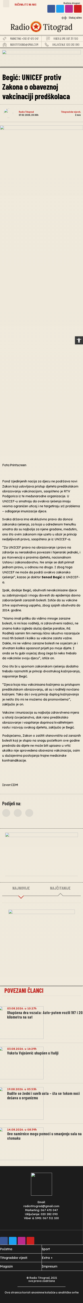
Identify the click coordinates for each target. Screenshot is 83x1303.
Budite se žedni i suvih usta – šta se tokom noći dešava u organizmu (43, 1095)
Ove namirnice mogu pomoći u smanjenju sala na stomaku (44, 1136)
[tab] (21, 888)
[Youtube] (78, 9)
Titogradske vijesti (70, 111)
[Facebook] (51, 9)
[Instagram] (69, 9)
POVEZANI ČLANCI (23, 990)
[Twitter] (60, 9)
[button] (6, 3)
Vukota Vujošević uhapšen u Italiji (32, 1052)
